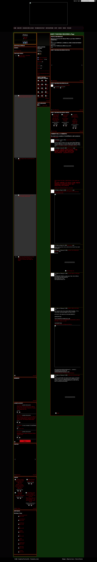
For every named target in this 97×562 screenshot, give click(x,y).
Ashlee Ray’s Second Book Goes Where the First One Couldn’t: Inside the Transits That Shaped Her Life (26, 408)
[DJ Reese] (43, 97)
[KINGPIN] (19, 393)
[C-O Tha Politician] (47, 97)
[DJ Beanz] (19, 385)
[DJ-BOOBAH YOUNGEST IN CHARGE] (39, 81)
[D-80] (16, 537)
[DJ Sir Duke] (16, 552)
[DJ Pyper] (43, 89)
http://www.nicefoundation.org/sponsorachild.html (67, 145)
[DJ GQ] (29, 397)
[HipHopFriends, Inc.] (47, 85)
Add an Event (18, 50)
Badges (64, 559)
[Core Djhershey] (33, 397)
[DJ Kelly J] (16, 381)
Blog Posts (39, 61)
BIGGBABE (20, 530)
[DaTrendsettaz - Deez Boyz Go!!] (47, 93)
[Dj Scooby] (43, 81)
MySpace (41, 59)
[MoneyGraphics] (29, 393)
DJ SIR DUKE (21, 546)
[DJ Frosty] (19, 381)
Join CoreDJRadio (54, 137)
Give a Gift (22, 516)
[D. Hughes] (39, 93)
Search (95, 1)
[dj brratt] (47, 81)
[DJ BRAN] (16, 541)
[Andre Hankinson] (16, 521)
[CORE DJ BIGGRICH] (26, 385)
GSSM (21, 489)
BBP (19, 526)
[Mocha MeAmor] (33, 389)
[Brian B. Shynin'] (22, 389)
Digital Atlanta (70, 148)
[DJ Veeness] (33, 381)
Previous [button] (15, 459)
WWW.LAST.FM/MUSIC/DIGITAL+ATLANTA (64, 188)
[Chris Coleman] (26, 381)
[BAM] (26, 397)
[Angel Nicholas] (16, 525)
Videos (38, 68)
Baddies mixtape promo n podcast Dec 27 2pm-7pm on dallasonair (19, 486)
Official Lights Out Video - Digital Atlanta (63, 180)
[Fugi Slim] (22, 381)
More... (25, 441)
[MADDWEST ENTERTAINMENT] (39, 85)
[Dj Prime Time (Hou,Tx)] (19, 397)
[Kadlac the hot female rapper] (47, 89)
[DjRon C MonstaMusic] (26, 393)
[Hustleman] (43, 85)
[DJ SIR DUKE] (16, 548)
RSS (15, 375)
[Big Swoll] (29, 381)
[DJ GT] (26, 389)
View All (34, 375)
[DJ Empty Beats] (29, 385)
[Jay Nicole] (22, 393)
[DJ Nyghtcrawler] (16, 545)
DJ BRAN (20, 538)
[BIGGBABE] (16, 533)
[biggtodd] (39, 89)
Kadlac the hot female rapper (74, 375)
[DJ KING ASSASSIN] (33, 385)
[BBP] (16, 529)
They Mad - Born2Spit (19, 495)
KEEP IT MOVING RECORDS (56, 123)
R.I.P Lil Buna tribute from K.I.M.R (65, 120)
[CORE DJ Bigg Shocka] (16, 385)
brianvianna (69, 245)
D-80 (19, 534)
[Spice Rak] (16, 389)
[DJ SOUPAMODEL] (22, 397)
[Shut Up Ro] (33, 393)
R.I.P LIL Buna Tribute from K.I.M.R (62, 85)
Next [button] (35, 459)
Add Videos (18, 508)
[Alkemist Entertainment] (16, 517)
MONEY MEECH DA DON (73, 308)
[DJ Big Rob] (16, 397)
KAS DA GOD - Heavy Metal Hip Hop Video (55, 120)
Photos (38, 65)
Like (40, 53)
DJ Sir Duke (20, 550)
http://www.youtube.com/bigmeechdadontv (63, 324)
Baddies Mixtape (30, 481)
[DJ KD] (22, 385)
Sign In (79, 0)
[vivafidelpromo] (39, 97)
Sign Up (75, 0)
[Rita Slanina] (16, 393)
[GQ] (19, 389)
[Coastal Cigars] (43, 93)
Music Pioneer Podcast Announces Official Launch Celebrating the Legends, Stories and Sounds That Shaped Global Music (26, 418)
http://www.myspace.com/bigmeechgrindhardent (64, 372)
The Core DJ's (26, 559)
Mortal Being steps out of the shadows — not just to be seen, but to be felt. (30, 499)
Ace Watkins (19, 425)
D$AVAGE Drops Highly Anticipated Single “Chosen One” (26, 434)
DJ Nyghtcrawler (21, 542)
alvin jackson (19, 405)
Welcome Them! (21, 428)
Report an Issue (70, 559)
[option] (25, 459)
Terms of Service (79, 559)
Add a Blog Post (55, 109)
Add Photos (18, 474)
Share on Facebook (43, 57)
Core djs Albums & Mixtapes (74, 273)
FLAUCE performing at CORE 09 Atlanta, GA (75, 121)
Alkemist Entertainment (22, 515)
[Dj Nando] (29, 389)
